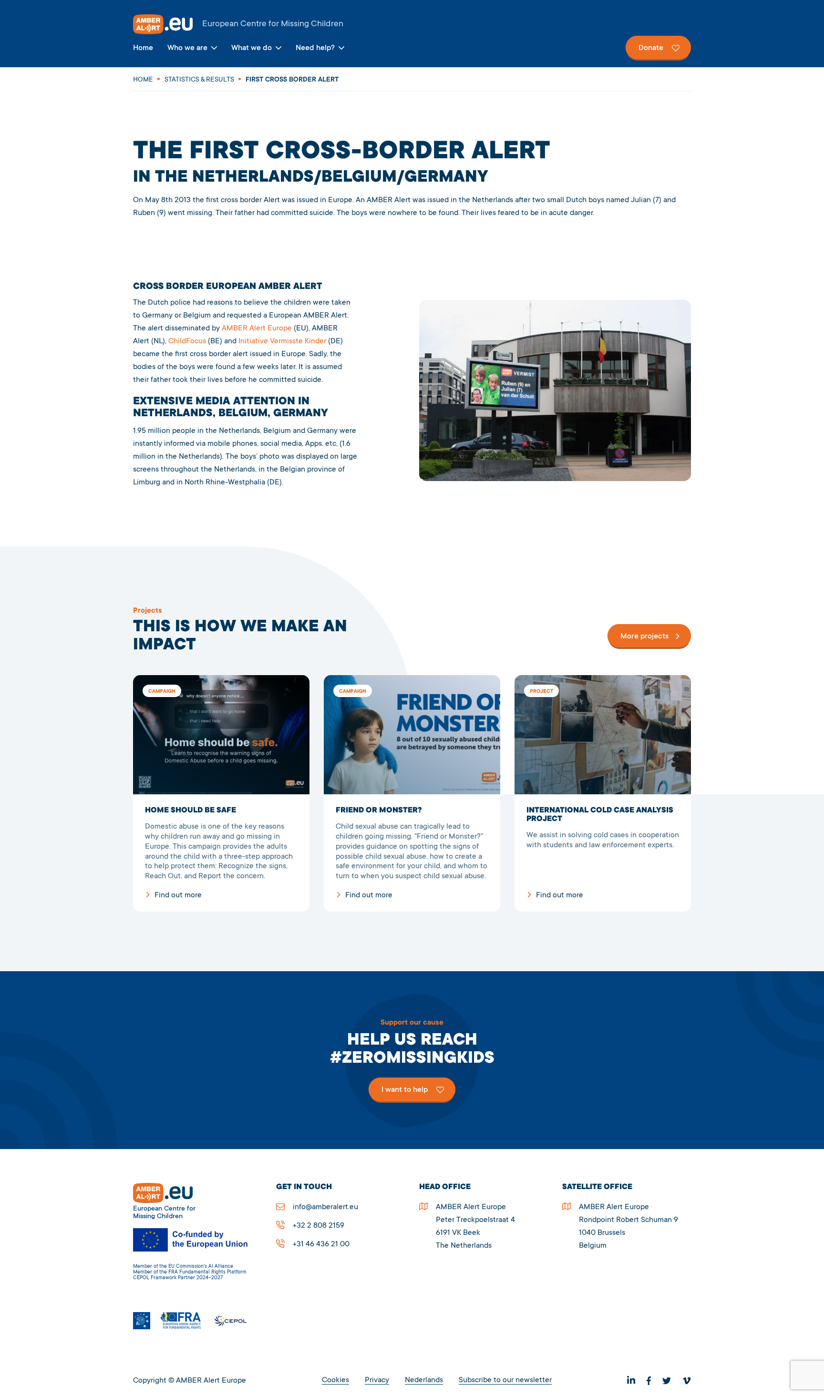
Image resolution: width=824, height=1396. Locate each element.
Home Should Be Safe (221, 793)
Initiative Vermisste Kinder (282, 341)
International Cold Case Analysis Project (603, 793)
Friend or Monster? (412, 793)
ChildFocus (187, 341)
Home (143, 48)
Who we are (187, 48)
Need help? (315, 48)
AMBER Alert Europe (412, 24)
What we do (251, 48)
